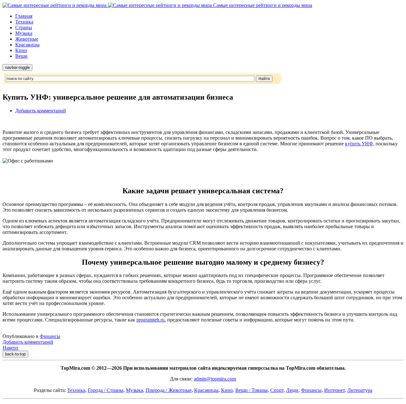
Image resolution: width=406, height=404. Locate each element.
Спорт (277, 390)
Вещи (21, 56)
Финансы (50, 336)
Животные (26, 39)
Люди (292, 390)
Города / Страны (105, 390)
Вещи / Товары (251, 390)
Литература (359, 390)
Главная (23, 16)
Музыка (23, 33)
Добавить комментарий (40, 110)
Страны (23, 27)
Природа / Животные (169, 390)
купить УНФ (359, 143)
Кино (21, 50)
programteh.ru (150, 319)
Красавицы (27, 44)
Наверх (10, 347)
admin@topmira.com (215, 378)
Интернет (334, 390)
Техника (24, 21)
